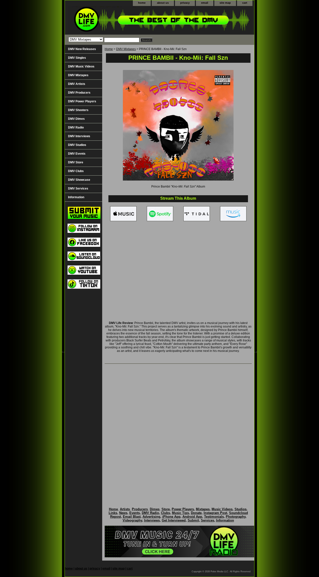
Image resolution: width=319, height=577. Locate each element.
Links (113, 513)
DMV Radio (76, 127)
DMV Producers (79, 92)
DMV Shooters (78, 110)
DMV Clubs (76, 171)
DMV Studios (77, 145)
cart (244, 2)
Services (207, 520)
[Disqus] (178, 430)
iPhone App (171, 516)
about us (163, 2)
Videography (132, 520)
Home (109, 49)
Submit (193, 520)
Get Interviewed (174, 520)
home (142, 2)
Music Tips (180, 513)
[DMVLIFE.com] (127, 20)
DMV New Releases (82, 49)
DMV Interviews (79, 136)
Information (76, 197)
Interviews (152, 520)
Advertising (151, 516)
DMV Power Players (82, 101)
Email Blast (132, 516)
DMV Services (78, 188)
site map (225, 2)
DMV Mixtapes (126, 49)
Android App (192, 516)
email (204, 2)
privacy (185, 2)
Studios (240, 509)
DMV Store (75, 162)
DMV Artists (76, 84)
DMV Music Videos (81, 66)
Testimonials (214, 516)
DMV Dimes (76, 119)
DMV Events (76, 153)
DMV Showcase (79, 180)
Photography (235, 516)
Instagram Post (215, 513)
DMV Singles (77, 58)
